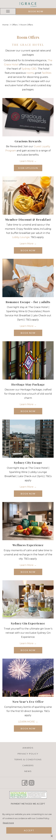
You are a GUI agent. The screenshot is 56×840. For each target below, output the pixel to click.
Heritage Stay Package (28, 384)
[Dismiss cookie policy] (52, 836)
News (28, 771)
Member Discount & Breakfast (28, 219)
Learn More (27, 161)
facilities (46, 72)
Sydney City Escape (28, 462)
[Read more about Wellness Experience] (28, 521)
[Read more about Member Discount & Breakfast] (28, 195)
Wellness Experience (28, 545)
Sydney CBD (29, 68)
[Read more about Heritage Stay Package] (28, 360)
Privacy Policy (28, 753)
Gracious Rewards (28, 141)
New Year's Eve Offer (28, 701)
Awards (28, 748)
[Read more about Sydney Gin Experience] (28, 599)
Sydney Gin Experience (28, 623)
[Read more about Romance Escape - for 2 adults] (28, 278)
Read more (8, 823)
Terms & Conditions (28, 759)
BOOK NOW (31, 251)
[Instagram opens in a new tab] (31, 782)
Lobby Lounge (21, 237)
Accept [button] (29, 830)
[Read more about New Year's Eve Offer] (28, 678)
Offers (14, 24)
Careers (28, 765)
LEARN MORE (27, 721)
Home (5, 24)
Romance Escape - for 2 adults (28, 302)
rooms (30, 72)
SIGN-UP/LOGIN (30, 169)
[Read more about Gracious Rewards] (28, 117)
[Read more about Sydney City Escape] (28, 439)
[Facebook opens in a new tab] (24, 782)
